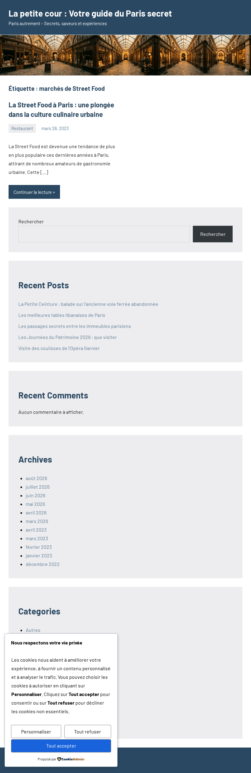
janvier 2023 (39, 555)
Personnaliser (36, 731)
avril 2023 (36, 530)
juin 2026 (35, 495)
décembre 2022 (43, 564)
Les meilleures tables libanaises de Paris (61, 315)
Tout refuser (87, 731)
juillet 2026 (38, 487)
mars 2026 (37, 521)
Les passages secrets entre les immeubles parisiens (74, 326)
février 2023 (39, 547)
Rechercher (31, 221)
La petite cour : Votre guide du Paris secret (90, 13)
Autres (33, 630)
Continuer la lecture (32, 192)
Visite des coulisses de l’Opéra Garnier (59, 348)
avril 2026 (36, 512)
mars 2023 (37, 538)
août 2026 (36, 478)
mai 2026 (35, 504)
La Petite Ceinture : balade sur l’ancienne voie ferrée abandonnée (88, 304)
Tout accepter (61, 745)
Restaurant (22, 128)
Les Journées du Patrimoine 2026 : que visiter (67, 337)
